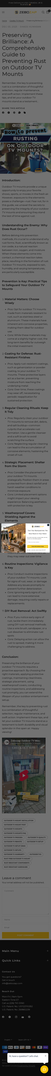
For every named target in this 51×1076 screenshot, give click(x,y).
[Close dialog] (48, 525)
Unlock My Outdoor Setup (38, 546)
